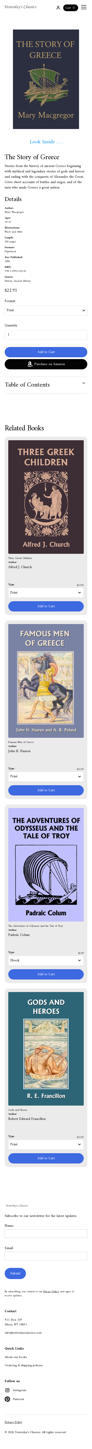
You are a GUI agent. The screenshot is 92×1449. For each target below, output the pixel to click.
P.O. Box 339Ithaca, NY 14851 (16, 1322)
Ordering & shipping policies (24, 1365)
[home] (20, 7)
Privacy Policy (51, 1291)
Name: (9, 1226)
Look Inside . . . (46, 142)
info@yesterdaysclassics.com (23, 1333)
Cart (68, 8)
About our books (16, 1357)
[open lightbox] (46, 79)
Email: (9, 1248)
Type (11, 584)
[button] (82, 7)
